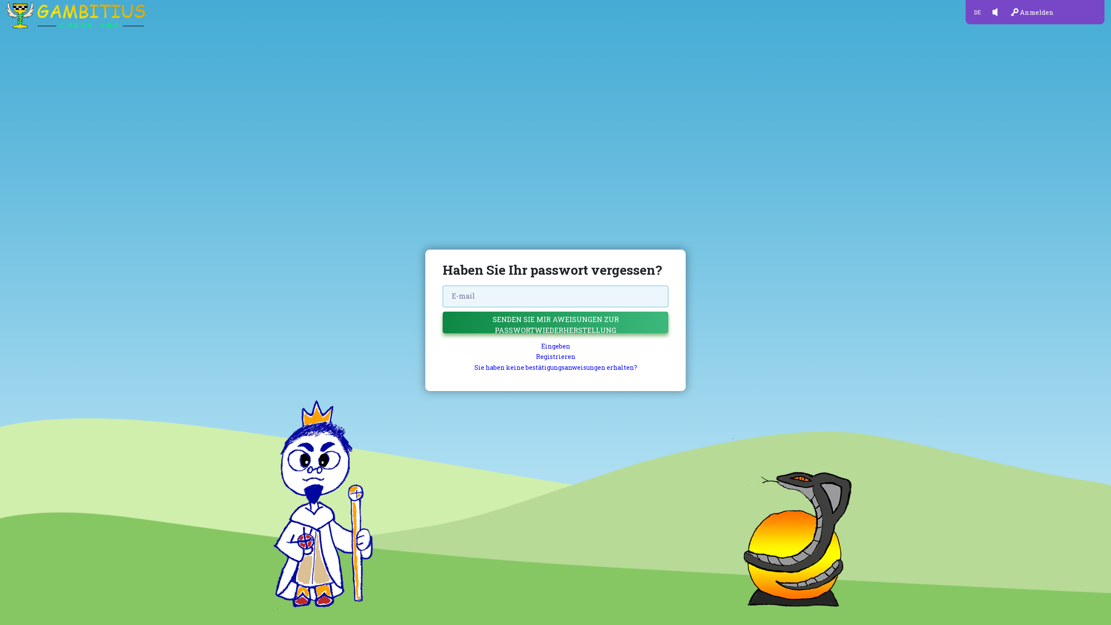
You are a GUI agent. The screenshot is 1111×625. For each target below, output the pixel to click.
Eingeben (555, 346)
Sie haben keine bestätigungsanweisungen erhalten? (555, 367)
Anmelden (1037, 12)
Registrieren (555, 356)
